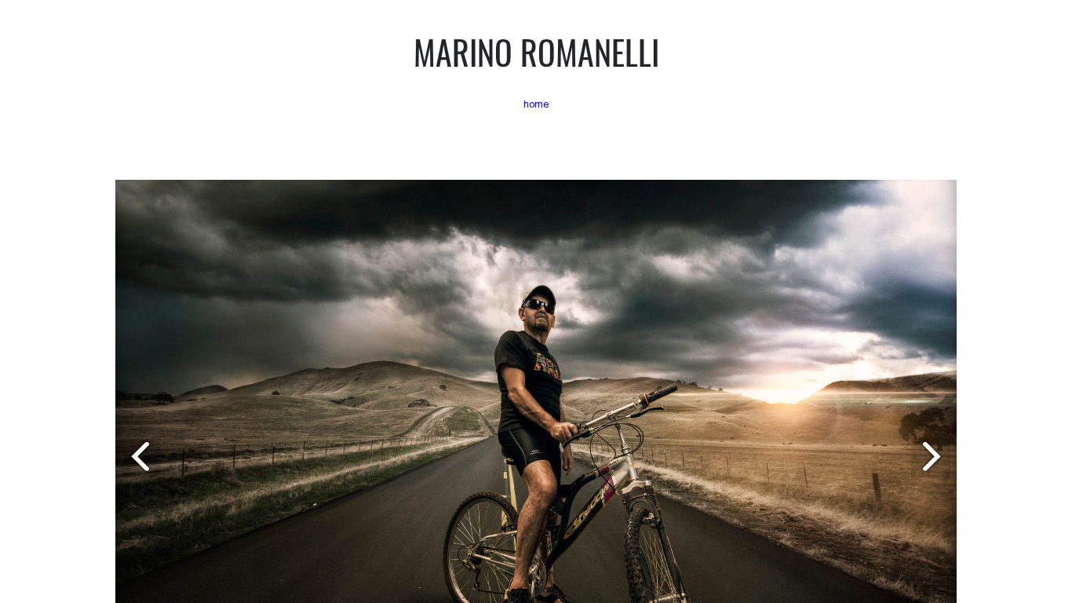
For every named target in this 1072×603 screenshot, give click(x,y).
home (536, 104)
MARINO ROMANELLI (536, 51)
